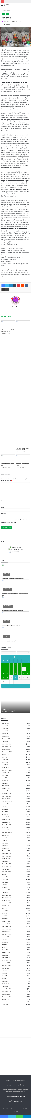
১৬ (7, 673)
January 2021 (6, 861)
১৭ (11, 673)
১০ (11, 669)
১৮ (15, 673)
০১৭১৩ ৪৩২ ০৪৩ (18, 1101)
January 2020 (6, 892)
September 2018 (6, 934)
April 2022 (5, 846)
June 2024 (5, 778)
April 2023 (5, 814)
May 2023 (5, 812)
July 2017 (4, 971)
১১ (15, 669)
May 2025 (5, 762)
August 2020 (5, 874)
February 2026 (6, 739)
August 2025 (5, 754)
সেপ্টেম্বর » (26, 686)
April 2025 (5, 765)
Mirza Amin (6, 21)
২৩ (7, 677)
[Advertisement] (15, 1022)
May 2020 (5, 882)
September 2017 (6, 965)
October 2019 (6, 900)
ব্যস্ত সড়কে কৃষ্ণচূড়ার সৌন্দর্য (8, 711)
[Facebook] (3, 285)
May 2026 (5, 731)
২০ (23, 673)
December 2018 (6, 926)
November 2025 (6, 746)
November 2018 (6, 929)
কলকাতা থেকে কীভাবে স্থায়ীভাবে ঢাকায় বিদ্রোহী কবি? (11, 625)
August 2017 (5, 968)
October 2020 (6, 869)
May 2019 (4, 913)
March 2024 (5, 786)
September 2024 (7, 770)
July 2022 (5, 838)
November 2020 (6, 866)
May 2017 (4, 976)
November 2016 (6, 991)
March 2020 (5, 887)
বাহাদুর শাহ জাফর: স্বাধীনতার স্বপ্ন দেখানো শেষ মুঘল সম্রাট (12, 610)
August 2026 (5, 723)
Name (3, 501)
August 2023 (5, 804)
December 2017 (6, 958)
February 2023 (6, 819)
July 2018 (4, 939)
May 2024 (5, 780)
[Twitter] (7, 285)
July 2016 (4, 1002)
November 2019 (6, 898)
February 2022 (6, 851)
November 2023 (6, 796)
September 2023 (7, 801)
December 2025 (6, 744)
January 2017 (6, 986)
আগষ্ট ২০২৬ (15, 657)
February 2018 (6, 952)
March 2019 (5, 918)
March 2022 (5, 848)
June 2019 (5, 911)
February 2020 (6, 890)
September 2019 (6, 903)
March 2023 (5, 817)
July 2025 (5, 757)
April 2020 (5, 885)
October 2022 (6, 830)
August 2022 (5, 835)
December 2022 (6, 825)
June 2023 (5, 809)
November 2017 (6, 960)
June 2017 (5, 973)
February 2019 (6, 921)
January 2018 (6, 955)
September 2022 (7, 832)
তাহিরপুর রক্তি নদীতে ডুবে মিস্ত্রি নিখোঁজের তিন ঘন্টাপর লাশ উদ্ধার (13, 578)
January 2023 (6, 822)
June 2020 (5, 879)
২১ (27, 673)
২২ (3, 677)
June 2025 (5, 760)
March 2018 (5, 950)
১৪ (27, 669)
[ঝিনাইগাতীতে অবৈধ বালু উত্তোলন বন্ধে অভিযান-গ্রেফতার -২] (23, 383)
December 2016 (6, 989)
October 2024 (6, 767)
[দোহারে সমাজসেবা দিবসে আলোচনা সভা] (8, 458)
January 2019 (6, 924)
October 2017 (6, 963)
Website (3, 513)
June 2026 (5, 728)
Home (4, 10)
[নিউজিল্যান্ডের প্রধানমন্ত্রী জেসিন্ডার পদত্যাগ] (23, 458)
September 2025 (7, 752)
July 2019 (4, 908)
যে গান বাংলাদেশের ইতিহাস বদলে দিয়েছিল (9, 641)
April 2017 (4, 978)
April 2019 (5, 916)
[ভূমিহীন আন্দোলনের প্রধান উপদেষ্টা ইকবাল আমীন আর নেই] (8, 324)
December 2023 (6, 793)
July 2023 (5, 806)
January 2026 (6, 741)
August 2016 (5, 999)
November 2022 (6, 827)
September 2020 (7, 872)
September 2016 (6, 997)
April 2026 (5, 733)
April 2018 (5, 947)
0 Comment (6, 574)
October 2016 (6, 994)
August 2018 (5, 937)
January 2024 (6, 791)
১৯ (19, 673)
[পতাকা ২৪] (6, 5)
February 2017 (6, 984)
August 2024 (5, 773)
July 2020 (5, 877)
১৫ (3, 673)
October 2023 (6, 799)
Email (3, 507)
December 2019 (6, 895)
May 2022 (5, 843)
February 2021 (6, 859)
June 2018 (5, 942)
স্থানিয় (7, 14)
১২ (19, 669)
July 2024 (5, 775)
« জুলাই (4, 686)
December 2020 (6, 864)
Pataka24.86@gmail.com (17, 1096)
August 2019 (5, 905)
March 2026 (5, 736)
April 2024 (5, 783)
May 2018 (4, 945)
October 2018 (6, 931)
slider (8, 10)
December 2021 (6, 853)
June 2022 (5, 840)
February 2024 (6, 788)
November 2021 (6, 856)
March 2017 (5, 981)
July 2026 (5, 726)
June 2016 (5, 1004)
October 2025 (6, 749)
